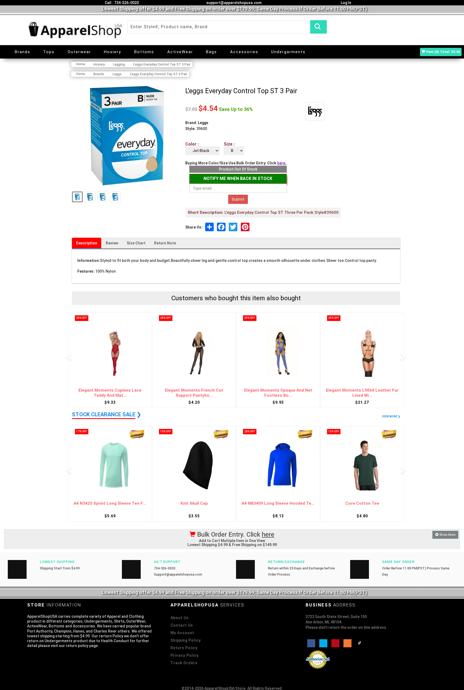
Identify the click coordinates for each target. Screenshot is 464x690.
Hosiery (112, 51)
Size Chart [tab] (136, 243)
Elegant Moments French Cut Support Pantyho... (110, 393)
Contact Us (182, 625)
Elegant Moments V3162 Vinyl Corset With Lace (362, 393)
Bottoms (144, 51)
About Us (180, 618)
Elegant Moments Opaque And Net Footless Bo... (194, 393)
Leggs (203, 123)
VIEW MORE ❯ (391, 416)
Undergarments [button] (288, 51)
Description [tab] (86, 243)
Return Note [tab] (165, 243)
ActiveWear (180, 51)
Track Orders (184, 663)
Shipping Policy (186, 640)
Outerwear (79, 51)
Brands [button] (22, 51)
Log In (345, 3)
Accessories (244, 51)
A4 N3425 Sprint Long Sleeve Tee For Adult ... (362, 503)
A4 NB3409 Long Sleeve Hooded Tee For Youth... (194, 503)
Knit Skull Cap (110, 503)
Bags (211, 51)
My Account (182, 633)
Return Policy (184, 648)
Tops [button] (49, 51)
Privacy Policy (185, 655)
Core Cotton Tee (278, 503)
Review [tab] (112, 243)
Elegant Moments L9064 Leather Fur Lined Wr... (278, 393)
